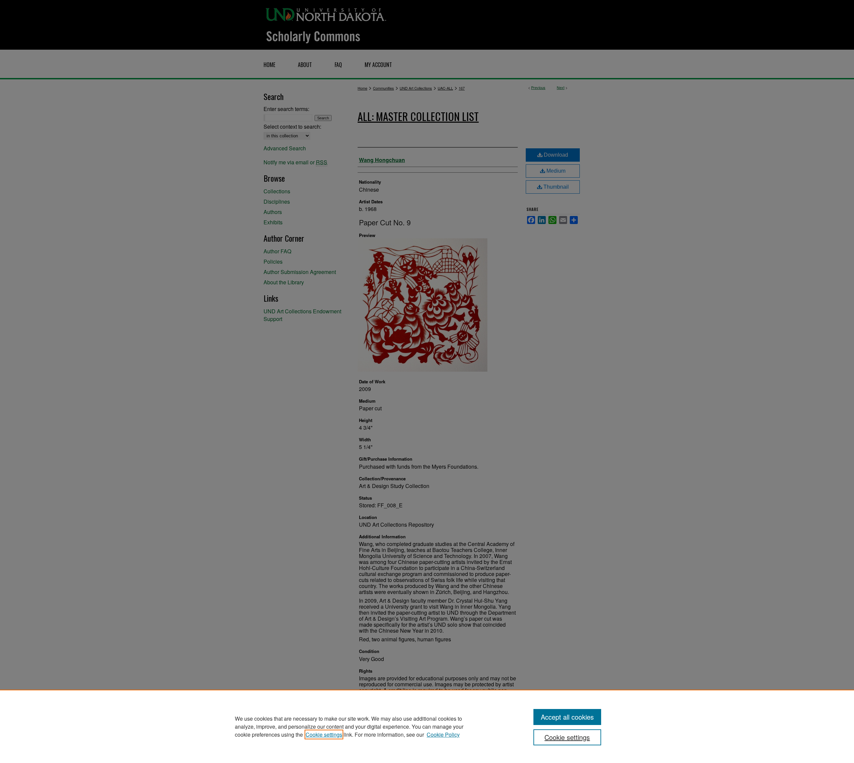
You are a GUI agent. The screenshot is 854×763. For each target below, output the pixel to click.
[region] (427, 726)
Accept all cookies (567, 717)
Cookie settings (324, 734)
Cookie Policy (443, 734)
